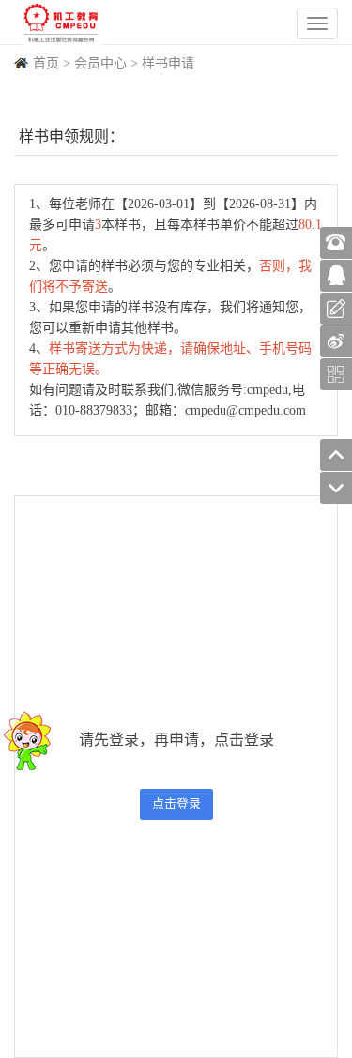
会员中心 (100, 63)
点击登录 (176, 803)
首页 (46, 63)
